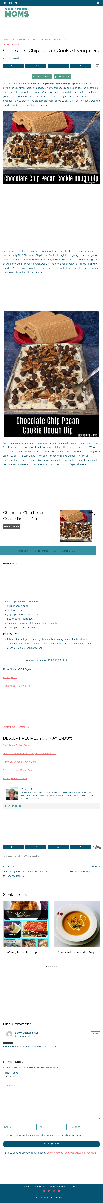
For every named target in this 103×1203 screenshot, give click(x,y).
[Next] (96, 932)
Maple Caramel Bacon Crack (18, 770)
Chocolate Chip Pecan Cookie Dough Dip (22, 856)
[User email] (20, 806)
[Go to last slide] (6, 932)
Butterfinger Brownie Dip (16, 686)
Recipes (14, 39)
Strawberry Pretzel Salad (16, 745)
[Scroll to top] (97, 1193)
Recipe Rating (10, 1072)
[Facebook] (5, 3)
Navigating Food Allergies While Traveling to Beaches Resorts (26, 871)
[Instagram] (10, 3)
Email (41, 1127)
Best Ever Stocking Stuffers (85, 869)
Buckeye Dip (10, 677)
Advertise (40, 1186)
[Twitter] (13, 806)
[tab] (46, 966)
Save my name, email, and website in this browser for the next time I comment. (44, 1135)
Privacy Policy (57, 1186)
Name (8, 1127)
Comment (10, 1085)
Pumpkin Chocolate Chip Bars (19, 761)
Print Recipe (63, 77)
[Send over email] (80, 66)
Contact (74, 1186)
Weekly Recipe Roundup (22, 952)
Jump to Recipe (43, 77)
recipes (45, 795)
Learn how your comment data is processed (71, 1152)
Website (75, 1127)
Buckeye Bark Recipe (15, 778)
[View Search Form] (98, 3)
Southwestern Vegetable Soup (76, 952)
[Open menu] (97, 13)
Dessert (23, 39)
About (27, 1186)
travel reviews (55, 795)
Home (6, 39)
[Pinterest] (15, 3)
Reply (95, 1033)
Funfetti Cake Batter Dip (16, 727)
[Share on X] (58, 66)
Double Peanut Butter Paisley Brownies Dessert (29, 753)
